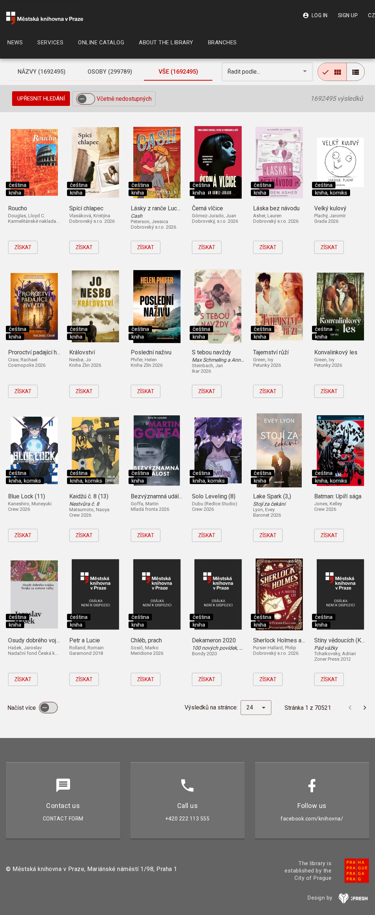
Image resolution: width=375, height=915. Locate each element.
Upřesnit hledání (41, 98)
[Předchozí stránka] (350, 707)
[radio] (332, 72)
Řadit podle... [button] (244, 71)
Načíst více (22, 707)
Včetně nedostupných (124, 98)
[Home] (44, 18)
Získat (22, 247)
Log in (315, 15)
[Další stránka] (364, 707)
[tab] (41, 72)
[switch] (85, 99)
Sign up (348, 15)
